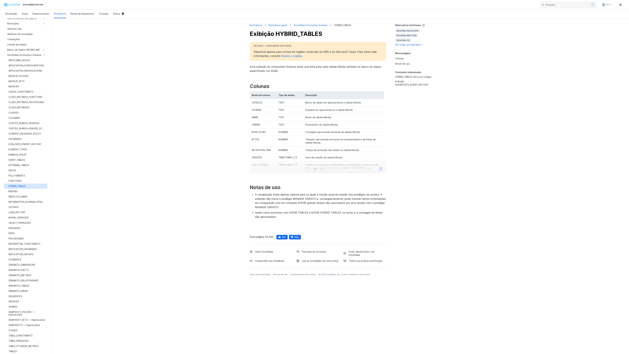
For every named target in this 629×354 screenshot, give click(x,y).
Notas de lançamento (82, 13)
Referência (60, 13)
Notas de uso (402, 63)
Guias (25, 13)
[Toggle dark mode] (620, 4)
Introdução (11, 13)
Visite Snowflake (264, 251)
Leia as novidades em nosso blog (320, 260)
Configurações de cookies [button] (303, 274)
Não (297, 237)
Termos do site (280, 274)
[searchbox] (567, 5)
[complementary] (413, 35)
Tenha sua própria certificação (365, 260)
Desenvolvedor (40, 13)
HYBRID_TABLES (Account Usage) (413, 76)
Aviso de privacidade (260, 274)
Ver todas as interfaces (408, 44)
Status (116, 13)
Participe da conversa (314, 251)
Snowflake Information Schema (310, 25)
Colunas (399, 58)
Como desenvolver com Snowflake (362, 253)
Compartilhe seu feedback (269, 260)
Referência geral (277, 25)
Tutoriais (103, 13)
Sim (284, 237)
